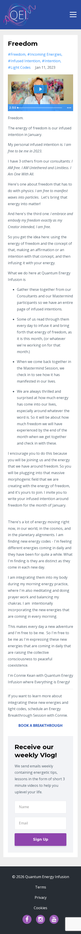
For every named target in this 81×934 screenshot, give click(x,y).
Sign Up (40, 839)
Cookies (40, 907)
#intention (51, 60)
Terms (40, 887)
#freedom (16, 54)
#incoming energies (44, 54)
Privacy (41, 897)
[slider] (40, 107)
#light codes (19, 67)
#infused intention (24, 60)
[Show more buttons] (69, 107)
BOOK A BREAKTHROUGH (40, 725)
